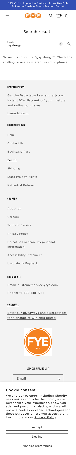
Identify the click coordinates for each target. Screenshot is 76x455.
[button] (7, 15)
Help (10, 134)
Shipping (13, 168)
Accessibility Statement (24, 255)
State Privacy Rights (22, 176)
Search (12, 160)
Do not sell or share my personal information (31, 244)
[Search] (69, 44)
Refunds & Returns (20, 185)
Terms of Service (19, 225)
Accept (37, 427)
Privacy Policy (45, 417)
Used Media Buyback (22, 263)
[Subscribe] (59, 378)
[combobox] (38, 44)
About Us (14, 208)
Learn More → (18, 113)
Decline (37, 436)
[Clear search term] (61, 44)
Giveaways (13, 304)
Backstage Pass (18, 151)
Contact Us (15, 143)
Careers (13, 216)
